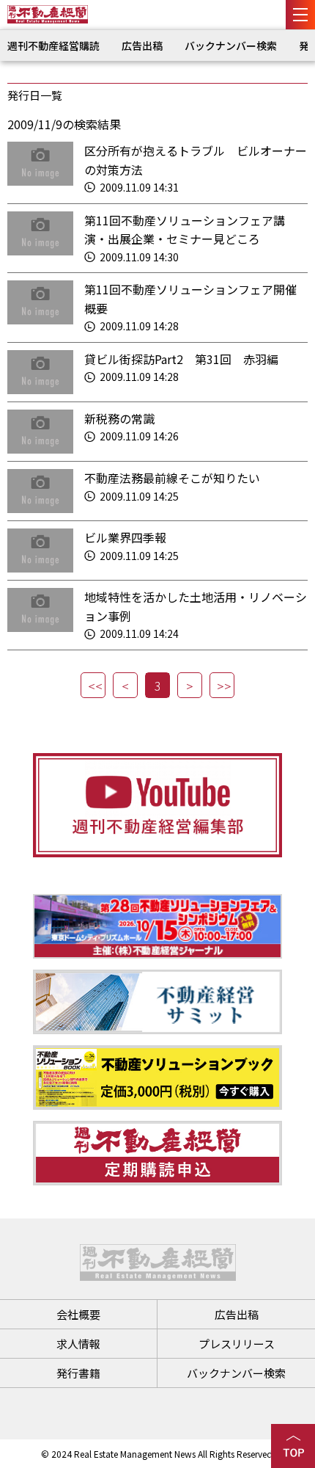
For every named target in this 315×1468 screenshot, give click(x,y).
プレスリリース (237, 1343)
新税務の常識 (119, 418)
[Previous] (125, 685)
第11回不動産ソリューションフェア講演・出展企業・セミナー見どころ (184, 229)
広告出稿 (142, 45)
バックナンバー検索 (231, 45)
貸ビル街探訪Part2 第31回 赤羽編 (181, 359)
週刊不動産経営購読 (53, 45)
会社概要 (78, 1314)
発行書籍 (78, 1373)
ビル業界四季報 (125, 537)
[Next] (189, 685)
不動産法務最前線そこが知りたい (172, 478)
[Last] (222, 685)
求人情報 (78, 1343)
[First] (93, 685)
